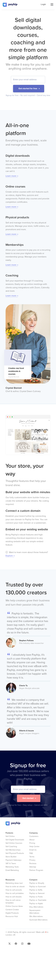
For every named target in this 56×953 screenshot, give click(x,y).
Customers (33, 836)
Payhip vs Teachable (37, 900)
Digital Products (12, 913)
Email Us (33, 850)
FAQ (31, 853)
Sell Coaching (11, 846)
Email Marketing (12, 870)
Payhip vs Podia (36, 897)
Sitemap (32, 867)
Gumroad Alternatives (38, 920)
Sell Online (10, 836)
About (31, 840)
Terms (31, 857)
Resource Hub (12, 916)
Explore (9, 555)
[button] (10, 944)
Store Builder (11, 857)
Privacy (32, 860)
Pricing (32, 843)
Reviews (32, 863)
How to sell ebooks (14, 897)
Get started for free (27, 88)
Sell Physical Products (15, 853)
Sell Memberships (13, 850)
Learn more (11, 176)
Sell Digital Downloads (15, 840)
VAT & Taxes (11, 863)
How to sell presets (14, 890)
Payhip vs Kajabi (36, 903)
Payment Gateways (13, 860)
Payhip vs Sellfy (35, 890)
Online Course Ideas (14, 906)
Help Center (34, 846)
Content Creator (12, 909)
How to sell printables (15, 893)
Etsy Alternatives (36, 907)
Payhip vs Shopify (36, 883)
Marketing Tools (12, 867)
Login (43, 4)
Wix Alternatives (36, 916)
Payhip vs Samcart (37, 893)
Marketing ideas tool (14, 883)
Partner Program (36, 870)
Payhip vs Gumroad (37, 886)
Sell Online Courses (14, 843)
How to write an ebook (15, 886)
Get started (27, 798)
